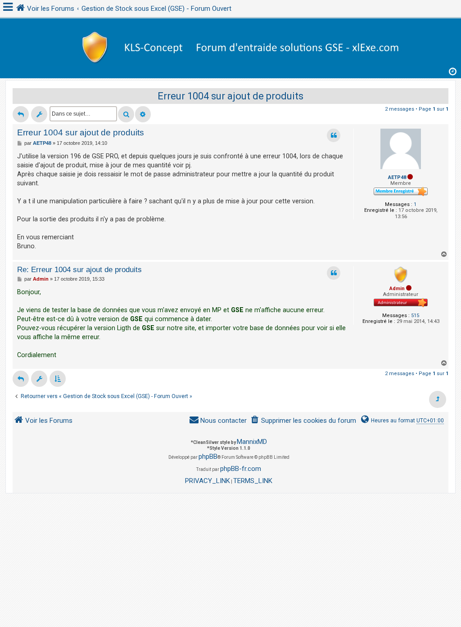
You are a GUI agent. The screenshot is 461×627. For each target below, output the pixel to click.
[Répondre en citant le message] (333, 135)
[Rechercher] (126, 114)
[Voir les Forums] (230, 46)
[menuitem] (303, 421)
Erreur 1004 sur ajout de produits (230, 96)
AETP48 (397, 177)
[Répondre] (21, 114)
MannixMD (252, 442)
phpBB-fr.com (240, 469)
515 (415, 315)
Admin (397, 288)
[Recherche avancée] (143, 114)
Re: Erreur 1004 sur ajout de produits (79, 269)
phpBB (208, 456)
